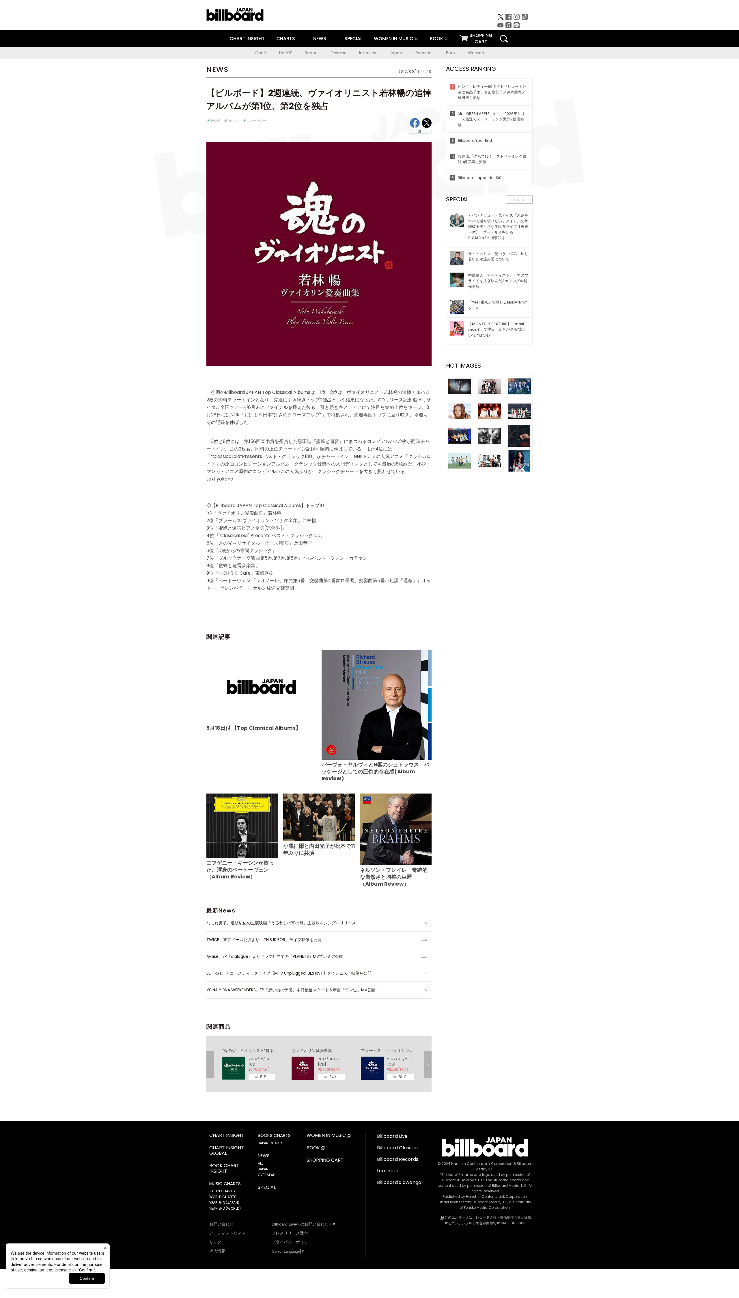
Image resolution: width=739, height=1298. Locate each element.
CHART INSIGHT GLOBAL (226, 1150)
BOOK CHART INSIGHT (224, 1168)
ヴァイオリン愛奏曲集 (312, 1050)
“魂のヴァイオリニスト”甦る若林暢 (254, 1050)
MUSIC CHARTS (225, 1183)
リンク (215, 1242)
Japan (396, 53)
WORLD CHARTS (222, 1196)
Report (311, 53)
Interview (368, 53)
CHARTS (285, 38)
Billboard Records (397, 1159)
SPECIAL (353, 38)
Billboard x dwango (399, 1182)
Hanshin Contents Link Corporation (481, 1163)
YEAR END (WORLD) (225, 1208)
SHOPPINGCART (480, 38)
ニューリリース (258, 120)
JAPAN (263, 1169)
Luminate (388, 1170)
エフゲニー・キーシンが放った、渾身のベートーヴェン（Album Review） (240, 869)
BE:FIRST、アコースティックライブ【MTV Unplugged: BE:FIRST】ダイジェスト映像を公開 (289, 973)
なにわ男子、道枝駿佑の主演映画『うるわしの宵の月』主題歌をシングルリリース (281, 923)
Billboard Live (392, 1136)
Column (339, 53)
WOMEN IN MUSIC (393, 38)
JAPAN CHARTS (222, 1191)
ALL (260, 1163)
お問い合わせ (221, 1224)
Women (476, 53)
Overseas (424, 53)
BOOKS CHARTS (274, 1135)
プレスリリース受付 (290, 1233)
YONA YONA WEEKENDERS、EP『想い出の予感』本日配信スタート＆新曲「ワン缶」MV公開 (290, 990)
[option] (319, 1064)
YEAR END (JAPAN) (224, 1202)
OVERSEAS (266, 1174)
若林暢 (215, 120)
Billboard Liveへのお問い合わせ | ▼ (304, 1224)
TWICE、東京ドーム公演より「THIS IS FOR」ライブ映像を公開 (264, 940)
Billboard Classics (397, 1147)
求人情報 (217, 1251)
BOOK (436, 38)
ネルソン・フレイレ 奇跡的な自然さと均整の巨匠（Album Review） (394, 876)
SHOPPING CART (325, 1160)
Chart (261, 53)
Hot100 (285, 53)
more (519, 199)
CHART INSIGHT (247, 38)
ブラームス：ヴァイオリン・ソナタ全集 (397, 1050)
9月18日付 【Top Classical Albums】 (253, 727)
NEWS (319, 38)
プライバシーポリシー (292, 1242)
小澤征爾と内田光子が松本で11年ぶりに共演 (319, 849)
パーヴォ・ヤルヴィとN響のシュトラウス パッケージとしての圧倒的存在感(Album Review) (375, 771)
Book (451, 53)
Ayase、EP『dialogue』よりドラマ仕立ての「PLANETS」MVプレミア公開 (274, 956)
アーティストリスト (227, 1233)
